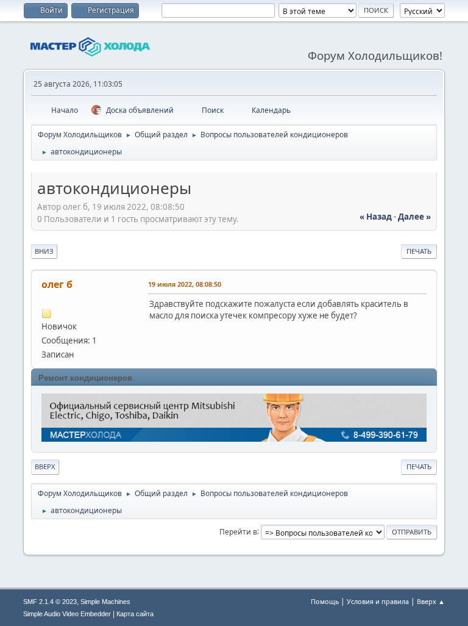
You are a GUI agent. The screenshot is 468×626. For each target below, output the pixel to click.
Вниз (44, 251)
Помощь (325, 601)
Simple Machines (105, 601)
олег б (57, 284)
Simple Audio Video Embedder (67, 613)
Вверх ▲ (431, 601)
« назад (376, 216)
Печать (418, 251)
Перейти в (238, 531)
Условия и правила (378, 601)
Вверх (45, 466)
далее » (414, 216)
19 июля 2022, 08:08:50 (184, 284)
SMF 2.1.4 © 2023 (50, 601)
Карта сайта (135, 613)
